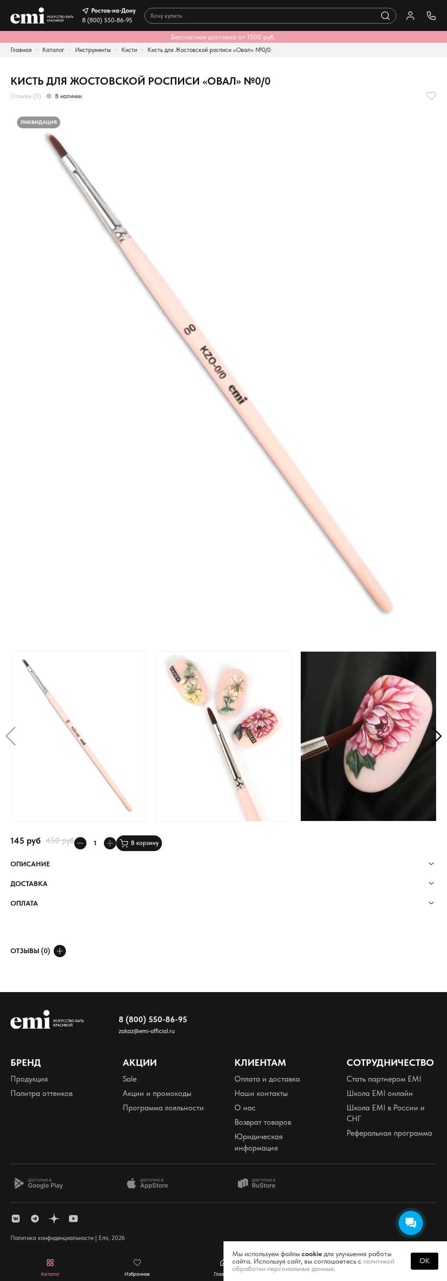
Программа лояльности (163, 1107)
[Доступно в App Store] (151, 1183)
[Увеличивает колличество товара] (110, 843)
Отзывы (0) (25, 96)
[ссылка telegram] (35, 1218)
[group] (223, 376)
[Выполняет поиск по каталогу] (385, 15)
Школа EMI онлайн (380, 1093)
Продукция (29, 1078)
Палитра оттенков (41, 1093)
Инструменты (93, 49)
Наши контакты (261, 1093)
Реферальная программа (389, 1132)
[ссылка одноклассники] (54, 1218)
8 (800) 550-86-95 (107, 20)
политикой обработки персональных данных (313, 1265)
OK (424, 1261)
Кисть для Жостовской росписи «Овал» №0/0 (209, 49)
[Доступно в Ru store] (262, 1183)
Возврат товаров (262, 1121)
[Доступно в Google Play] (38, 1183)
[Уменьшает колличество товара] (80, 843)
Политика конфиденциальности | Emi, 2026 (67, 1237)
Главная (21, 49)
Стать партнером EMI (384, 1078)
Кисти (129, 49)
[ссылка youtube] (73, 1218)
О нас (245, 1107)
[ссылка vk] (15, 1218)
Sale (130, 1078)
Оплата (24, 903)
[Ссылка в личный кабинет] (410, 15)
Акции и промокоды (157, 1093)
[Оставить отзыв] (60, 951)
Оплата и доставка (267, 1078)
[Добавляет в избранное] (431, 96)
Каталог (53, 49)
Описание (30, 864)
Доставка (29, 883)
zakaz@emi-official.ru (147, 1030)
